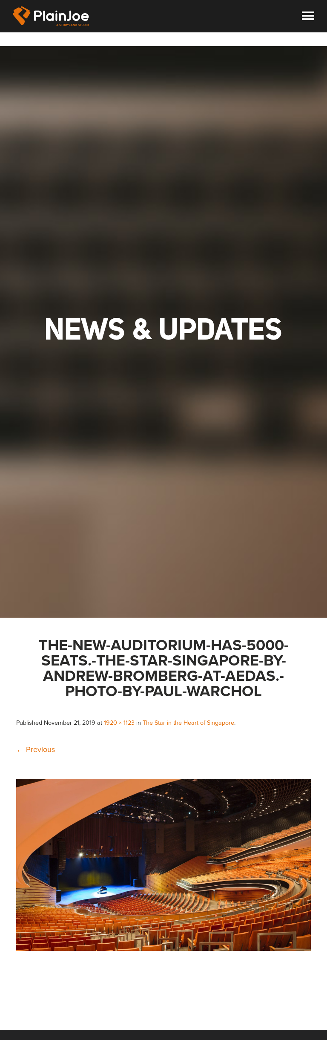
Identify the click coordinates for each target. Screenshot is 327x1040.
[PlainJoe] (51, 16)
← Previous (35, 749)
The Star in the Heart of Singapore (188, 722)
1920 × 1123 (119, 722)
